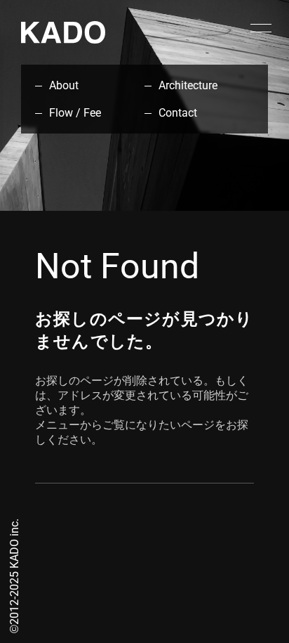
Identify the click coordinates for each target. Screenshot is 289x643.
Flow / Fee (75, 112)
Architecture (188, 85)
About (64, 85)
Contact (178, 112)
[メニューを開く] (261, 28)
